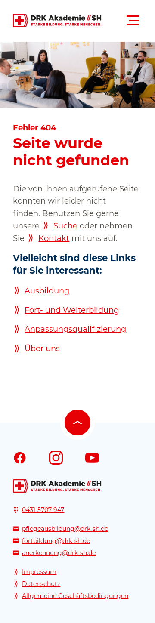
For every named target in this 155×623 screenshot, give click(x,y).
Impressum (39, 572)
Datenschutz (41, 584)
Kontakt (53, 238)
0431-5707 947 (43, 510)
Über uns (42, 348)
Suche (65, 226)
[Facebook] (20, 457)
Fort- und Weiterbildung (72, 310)
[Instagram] (56, 457)
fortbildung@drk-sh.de (56, 541)
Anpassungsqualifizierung (75, 329)
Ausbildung (47, 291)
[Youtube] (92, 457)
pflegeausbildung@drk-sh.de (65, 529)
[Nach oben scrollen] (77, 422)
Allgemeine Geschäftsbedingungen (75, 596)
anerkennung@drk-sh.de (59, 553)
